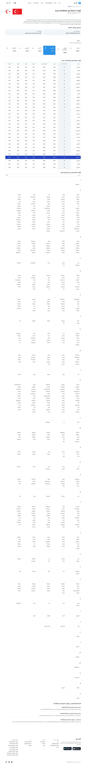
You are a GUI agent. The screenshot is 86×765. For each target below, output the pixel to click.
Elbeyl (63, 301)
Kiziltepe (33, 400)
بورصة (77, 636)
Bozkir (48, 250)
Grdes (78, 342)
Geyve (34, 335)
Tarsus (48, 537)
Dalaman (63, 275)
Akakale (48, 197)
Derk (34, 280)
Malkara (19, 432)
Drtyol (19, 286)
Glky (49, 338)
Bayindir (33, 243)
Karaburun (62, 389)
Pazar (49, 479)
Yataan (63, 586)
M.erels (77, 432)
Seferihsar (33, 513)
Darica (19, 275)
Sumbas (33, 524)
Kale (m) (63, 387)
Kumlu (34, 409)
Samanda (33, 506)
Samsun (19, 506)
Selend (19, 513)
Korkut (19, 402)
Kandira (33, 387)
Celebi (63, 262)
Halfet (19, 355)
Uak (78, 558)
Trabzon (48, 544)
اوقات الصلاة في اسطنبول (12, 754)
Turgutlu (48, 546)
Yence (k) (33, 588)
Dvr (64, 289)
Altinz (34, 208)
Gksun (78, 338)
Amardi (48, 210)
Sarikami (63, 511)
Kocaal (63, 402)
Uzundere (33, 561)
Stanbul (63, 522)
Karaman (63, 391)
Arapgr (48, 217)
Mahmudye (62, 432)
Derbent (77, 280)
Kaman (48, 387)
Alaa (20, 201)
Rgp (34, 496)
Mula (34, 439)
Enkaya (33, 303)
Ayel (64, 228)
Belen (63, 245)
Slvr (20, 517)
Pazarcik (19, 479)
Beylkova (63, 248)
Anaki (63, 212)
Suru (20, 524)
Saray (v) (48, 508)
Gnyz (19, 340)
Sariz (78, 513)
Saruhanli (63, 513)
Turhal (34, 546)
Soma (49, 520)
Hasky (19, 357)
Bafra (78, 241)
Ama (64, 210)
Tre (34, 544)
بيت (59, 2)
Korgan (33, 402)
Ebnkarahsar (76, 299)
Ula (49, 558)
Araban (33, 215)
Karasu (19, 391)
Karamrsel (48, 391)
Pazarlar (77, 481)
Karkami (77, 393)
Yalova (19, 584)
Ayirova (33, 228)
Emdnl (19, 301)
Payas (63, 479)
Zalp (78, 603)
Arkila (63, 219)
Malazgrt (33, 432)
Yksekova (33, 590)
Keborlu (19, 396)
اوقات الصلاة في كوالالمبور (12, 753)
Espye (48, 310)
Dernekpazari (18, 280)
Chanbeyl (19, 262)
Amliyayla (18, 210)
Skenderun (77, 517)
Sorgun (33, 520)
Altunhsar (19, 208)
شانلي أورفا (76, 667)
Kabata (77, 384)
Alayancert (33, 203)
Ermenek (63, 308)
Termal (48, 539)
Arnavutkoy (18, 219)
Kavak (19, 393)
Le (64, 422)
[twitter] (9, 762)
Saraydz (33, 508)
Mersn (63, 437)
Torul (78, 544)
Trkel (78, 546)
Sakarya (77, 506)
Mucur (48, 439)
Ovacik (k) (47, 468)
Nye (78, 456)
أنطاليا (48, 615)
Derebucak (62, 280)
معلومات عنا (36, 2)
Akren (78, 201)
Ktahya (19, 407)
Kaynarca (77, 396)
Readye (63, 496)
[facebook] (12, 762)
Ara (49, 215)
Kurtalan (77, 412)
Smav (78, 520)
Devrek (63, 282)
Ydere (78, 588)
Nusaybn (19, 454)
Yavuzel (48, 586)
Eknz (78, 301)
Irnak (34, 374)
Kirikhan (77, 400)
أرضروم (77, 615)
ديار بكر (77, 646)
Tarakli (63, 537)
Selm (78, 515)
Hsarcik (63, 364)
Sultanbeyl (77, 524)
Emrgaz (48, 303)
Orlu (49, 466)
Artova (48, 222)
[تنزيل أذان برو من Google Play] (67, 748)
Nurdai (48, 454)
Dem (49, 277)
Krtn (49, 407)
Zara (64, 603)
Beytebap (48, 248)
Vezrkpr (33, 571)
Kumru (19, 409)
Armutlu (33, 219)
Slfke (49, 517)
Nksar (78, 454)
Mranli (78, 439)
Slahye (63, 517)
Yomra (19, 590)
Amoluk (77, 212)
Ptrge (64, 486)
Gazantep (77, 333)
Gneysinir (33, 340)
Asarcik (33, 222)
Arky (49, 219)
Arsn (64, 222)
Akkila (48, 199)
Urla (49, 561)
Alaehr (63, 203)
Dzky (34, 289)
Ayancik (77, 226)
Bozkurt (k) (33, 250)
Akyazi (33, 201)
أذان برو (76, 3)
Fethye (48, 321)
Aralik (78, 217)
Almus (63, 206)
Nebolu (33, 451)
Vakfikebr (77, 571)
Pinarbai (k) (47, 483)
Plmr (20, 483)
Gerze (63, 335)
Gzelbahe (77, 344)
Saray (63, 508)
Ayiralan (48, 228)
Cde (78, 262)
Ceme (49, 262)
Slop (34, 517)
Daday (78, 275)
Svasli (63, 527)
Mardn (48, 434)
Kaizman (77, 387)
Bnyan (34, 248)
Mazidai (33, 434)
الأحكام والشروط (28, 741)
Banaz (63, 243)
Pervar (78, 483)
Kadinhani (48, 384)
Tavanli (33, 537)
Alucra (77, 210)
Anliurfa (77, 215)
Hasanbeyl (33, 357)
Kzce (49, 412)
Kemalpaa (48, 398)
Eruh (49, 308)
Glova (78, 340)
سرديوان (77, 656)
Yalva (78, 586)
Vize (20, 571)
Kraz (20, 405)
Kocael (48, 402)
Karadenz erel (47, 389)
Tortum (19, 541)
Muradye (19, 439)
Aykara (19, 228)
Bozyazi (77, 252)
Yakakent (63, 584)
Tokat (19, 539)
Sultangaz (63, 524)
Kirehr (19, 398)
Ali (78, 206)
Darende (48, 275)
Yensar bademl (76, 590)
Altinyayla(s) (47, 208)
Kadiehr (63, 384)
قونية (78, 687)
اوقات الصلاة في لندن (13, 743)
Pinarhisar (33, 483)
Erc (78, 306)
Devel (78, 282)
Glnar (19, 338)
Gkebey (19, 335)
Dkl (34, 282)
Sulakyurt (19, 522)
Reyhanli (48, 496)
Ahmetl (19, 194)
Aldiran (19, 203)
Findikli (33, 321)
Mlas (20, 437)
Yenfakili (19, 588)
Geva (49, 335)
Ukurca (63, 558)
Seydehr (33, 515)
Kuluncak (48, 409)
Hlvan (34, 361)
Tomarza (77, 541)
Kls (78, 402)
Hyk (49, 364)
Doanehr (33, 284)
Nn (64, 454)
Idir (78, 374)
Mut (64, 441)
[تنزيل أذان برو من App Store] (77, 748)
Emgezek (63, 303)
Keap (34, 396)
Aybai (63, 226)
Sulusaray (48, 524)
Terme (34, 539)
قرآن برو (29, 745)
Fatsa (78, 321)
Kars (64, 393)
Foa (20, 321)
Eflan (49, 299)
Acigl (63, 194)
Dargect (33, 275)
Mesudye (48, 437)
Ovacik (63, 468)
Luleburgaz (47, 422)
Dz (49, 289)
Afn (49, 194)
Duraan (77, 289)
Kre (78, 407)
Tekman (77, 539)
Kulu (64, 409)
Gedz (34, 333)
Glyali (63, 340)
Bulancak (48, 252)
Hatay (63, 359)
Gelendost (19, 333)
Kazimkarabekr (47, 396)
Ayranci (77, 231)
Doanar (48, 284)
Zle (49, 603)
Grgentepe (33, 342)
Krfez (63, 407)
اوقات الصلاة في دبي (14, 747)
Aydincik (19, 226)
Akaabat (77, 197)
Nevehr (19, 451)
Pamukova (77, 479)
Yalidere (48, 584)
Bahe (49, 241)
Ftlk (64, 323)
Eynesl (34, 310)
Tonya (63, 541)
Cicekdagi (77, 265)
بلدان (55, 2)
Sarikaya (48, 511)
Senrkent (48, 515)
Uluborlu (33, 558)
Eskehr (77, 310)
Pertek (19, 481)
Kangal (19, 387)
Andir (34, 212)
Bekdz (78, 245)
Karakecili (19, 389)
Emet (78, 303)
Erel (34, 306)
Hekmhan (77, 361)
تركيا (74, 6)
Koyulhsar (77, 405)
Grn (20, 342)
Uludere (19, 558)
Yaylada (33, 586)
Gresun (48, 342)
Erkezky (77, 308)
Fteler (78, 323)
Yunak (63, 593)
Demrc (19, 277)
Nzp (64, 456)
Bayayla (48, 243)
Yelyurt (48, 588)
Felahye (63, 321)
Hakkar (33, 355)
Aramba (63, 217)
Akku (34, 199)
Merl (78, 437)
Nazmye (77, 451)
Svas (78, 527)
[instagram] (6, 762)
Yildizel (48, 590)
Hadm (63, 355)
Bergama (48, 245)
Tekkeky (19, 537)
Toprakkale (47, 541)
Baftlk (63, 241)
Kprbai (48, 405)
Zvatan (77, 605)
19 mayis (77, 184)
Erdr (49, 306)
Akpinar (19, 199)
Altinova (77, 208)
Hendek (48, 361)
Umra (63, 561)
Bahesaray (33, 241)
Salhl (64, 506)
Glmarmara (33, 338)
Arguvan (19, 217)
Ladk (78, 422)
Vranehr (77, 573)
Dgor (49, 282)
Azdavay (48, 231)
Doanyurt (48, 286)
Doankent (77, 286)
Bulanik (33, 252)
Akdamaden (32, 197)
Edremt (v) (62, 299)
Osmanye (19, 466)
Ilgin (64, 374)
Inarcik (48, 374)
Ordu (64, 466)
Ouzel (78, 468)
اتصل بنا (29, 2)
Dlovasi (63, 284)
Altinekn (19, 206)
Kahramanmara (18, 384)
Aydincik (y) (76, 228)
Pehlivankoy (47, 481)
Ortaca (34, 466)
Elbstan (48, 301)
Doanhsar (19, 284)
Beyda (34, 245)
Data (78, 277)
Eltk (34, 301)
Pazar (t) (33, 479)
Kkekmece (18, 400)
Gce (64, 333)
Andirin (19, 212)
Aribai (78, 219)
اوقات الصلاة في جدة (14, 749)
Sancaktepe (77, 508)
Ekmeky (19, 299)
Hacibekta (77, 355)
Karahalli (33, 389)
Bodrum (77, 250)
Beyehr (19, 245)
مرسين (77, 698)
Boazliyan (19, 248)
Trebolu (19, 544)
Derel (49, 280)
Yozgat (77, 593)
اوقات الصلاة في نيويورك (13, 745)
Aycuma (33, 226)
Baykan (19, 243)
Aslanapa (19, 222)
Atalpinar (48, 224)
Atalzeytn (33, 224)
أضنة (63, 615)
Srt (78, 522)
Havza (48, 359)
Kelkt (63, 398)
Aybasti (48, 226)
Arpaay (77, 222)
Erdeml (63, 306)
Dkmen (19, 282)
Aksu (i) (63, 201)
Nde (49, 451)
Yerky (63, 590)
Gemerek (77, 335)
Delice (63, 277)
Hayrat (19, 359)
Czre (64, 265)
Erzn (34, 308)
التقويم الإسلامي (48, 2)
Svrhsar (33, 527)
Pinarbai (63, 483)
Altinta (63, 208)
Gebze (48, 333)
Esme (63, 310)
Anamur (48, 212)
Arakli (19, 215)
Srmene (19, 520)
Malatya (48, 432)
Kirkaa (63, 400)
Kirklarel (48, 400)
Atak (78, 224)
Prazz (78, 486)
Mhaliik (33, 437)
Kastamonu (33, 393)
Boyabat (63, 250)
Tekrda (63, 539)
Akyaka (48, 201)
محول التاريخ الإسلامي (54, 745)
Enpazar (19, 303)
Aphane (63, 215)
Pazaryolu (63, 481)
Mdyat (19, 434)
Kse (34, 407)
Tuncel (63, 546)
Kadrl (34, 384)
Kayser (63, 396)
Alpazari (48, 206)
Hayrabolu (33, 359)
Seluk (63, 515)
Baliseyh (77, 243)
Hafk (49, 355)
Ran (78, 496)
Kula (78, 409)
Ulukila (77, 561)
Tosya (63, 544)
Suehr (34, 522)
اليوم (78, 40)
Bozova (19, 250)
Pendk (34, 481)
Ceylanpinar (32, 262)
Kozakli (63, 405)
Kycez (63, 412)
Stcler (49, 522)
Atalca (63, 224)
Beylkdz (77, 248)
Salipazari (48, 506)
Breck (63, 252)
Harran (48, 357)
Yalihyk (33, 584)
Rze (20, 496)
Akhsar (77, 199)
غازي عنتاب (76, 677)
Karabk (77, 389)
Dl (78, 284)
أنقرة (34, 615)
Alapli (48, 203)
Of (78, 466)
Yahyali (77, 584)
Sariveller (19, 511)
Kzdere (33, 412)
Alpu (34, 206)
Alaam (78, 203)
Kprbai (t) (33, 405)
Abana (78, 194)
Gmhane (48, 340)
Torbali (33, 541)
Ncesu (63, 451)
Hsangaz (77, 364)
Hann (63, 357)
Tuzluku (77, 548)
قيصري (63, 687)
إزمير (78, 626)
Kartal (48, 393)
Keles (78, 398)
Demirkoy (33, 277)
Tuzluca (19, 546)
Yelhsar (63, 588)
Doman (33, 286)
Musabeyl (77, 441)
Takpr (78, 537)
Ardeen (33, 217)
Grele (63, 342)
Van (64, 571)
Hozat (19, 361)
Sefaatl (48, 513)
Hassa (78, 359)
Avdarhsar (19, 224)
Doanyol (63, 286)
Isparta (19, 374)
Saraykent (19, 508)
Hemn (63, 361)
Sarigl (78, 511)
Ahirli (34, 194)
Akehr (19, 197)
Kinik (34, 398)
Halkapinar (77, 357)
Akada (63, 197)
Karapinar (33, 391)
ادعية (42, 2)
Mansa (63, 434)
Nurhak (33, 454)
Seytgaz (19, 515)
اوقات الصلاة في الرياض (13, 751)
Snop (64, 520)
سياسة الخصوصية (27, 743)
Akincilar (63, 199)
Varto (49, 571)
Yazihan (19, 586)
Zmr (34, 603)
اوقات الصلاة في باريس (13, 741)
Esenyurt (19, 308)
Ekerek (33, 299)
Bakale (19, 241)
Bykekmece (18, 252)
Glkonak (63, 338)
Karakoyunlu (76, 391)
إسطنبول (63, 626)
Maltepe (77, 434)
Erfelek (19, 306)
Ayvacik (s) (62, 231)
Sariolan (33, 511)
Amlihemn (33, 210)
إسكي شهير (47, 626)
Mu (64, 439)
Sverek (48, 527)
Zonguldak (18, 603)
